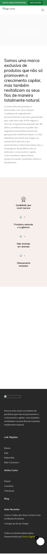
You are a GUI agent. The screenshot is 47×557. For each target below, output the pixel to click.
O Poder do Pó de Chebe (16, 524)
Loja (6, 453)
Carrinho (8, 486)
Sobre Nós (9, 458)
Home (7, 448)
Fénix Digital (28, 537)
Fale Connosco (11, 462)
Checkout (9, 491)
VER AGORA (35, 3)
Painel (7, 481)
